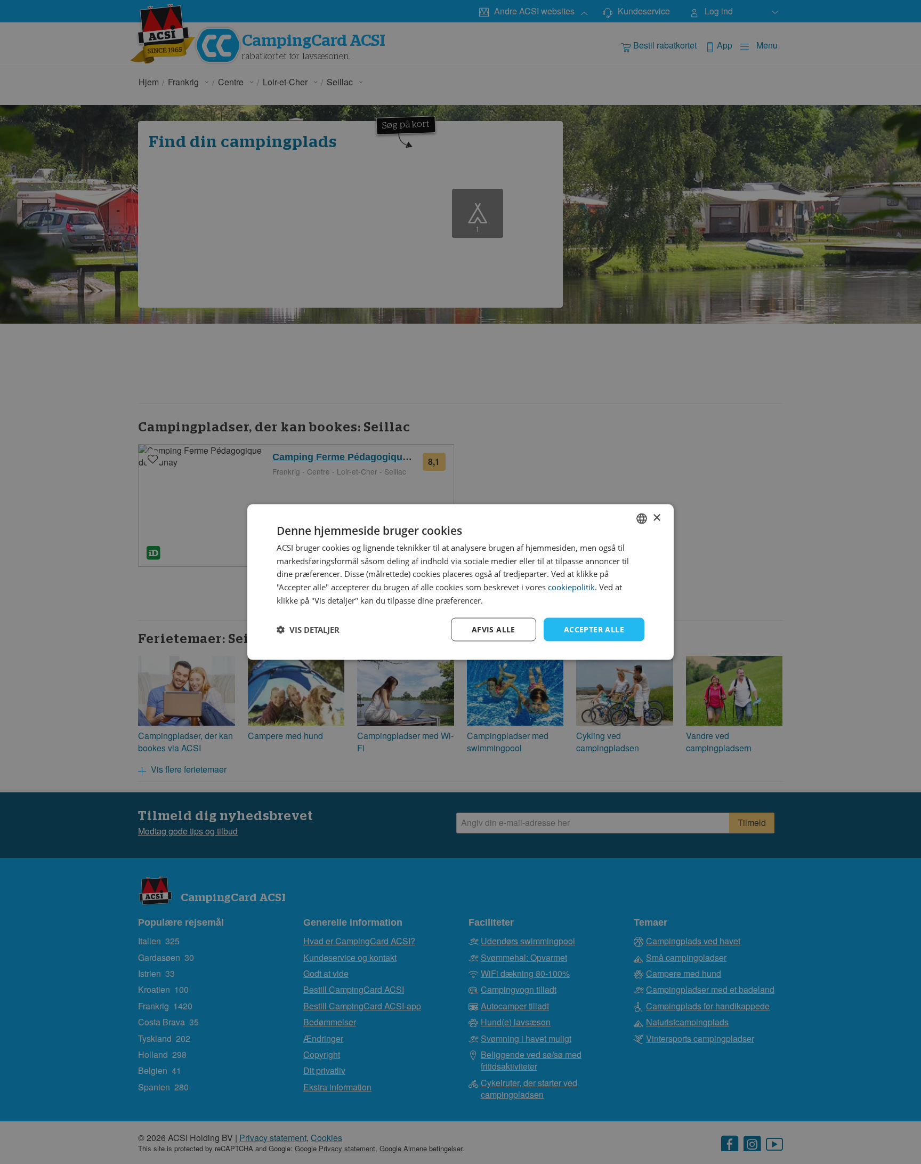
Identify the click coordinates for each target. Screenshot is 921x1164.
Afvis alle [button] (493, 629)
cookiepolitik (571, 587)
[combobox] (641, 518)
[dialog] (460, 582)
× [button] (656, 518)
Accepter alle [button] (594, 629)
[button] (308, 630)
